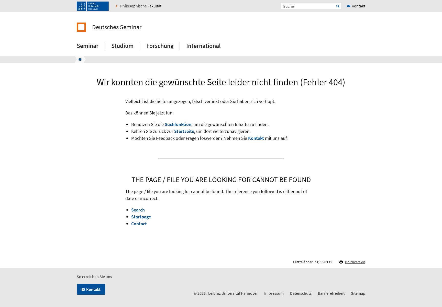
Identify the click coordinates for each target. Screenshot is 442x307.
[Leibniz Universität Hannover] (93, 6)
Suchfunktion (178, 124)
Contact (139, 224)
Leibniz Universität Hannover (233, 293)
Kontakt (256, 138)
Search (138, 210)
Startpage (141, 217)
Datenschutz (301, 293)
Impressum (274, 293)
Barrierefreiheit (331, 293)
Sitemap (358, 293)
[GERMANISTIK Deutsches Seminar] (78, 59)
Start (338, 6)
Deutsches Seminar (116, 27)
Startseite (184, 131)
